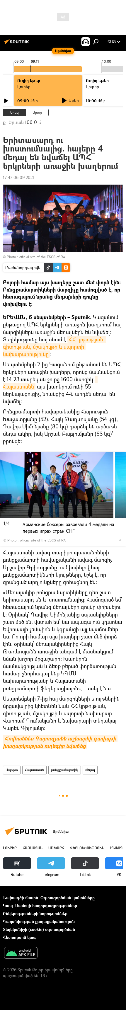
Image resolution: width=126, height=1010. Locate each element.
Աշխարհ (56, 847)
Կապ (8, 905)
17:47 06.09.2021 (18, 177)
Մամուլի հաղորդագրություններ (46, 905)
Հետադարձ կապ (20, 937)
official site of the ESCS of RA (42, 256)
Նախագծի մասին (20, 897)
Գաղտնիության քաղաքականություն (39, 921)
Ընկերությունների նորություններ (35, 913)
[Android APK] (21, 953)
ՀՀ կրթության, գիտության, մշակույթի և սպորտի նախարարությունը (54, 346)
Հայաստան (34, 769)
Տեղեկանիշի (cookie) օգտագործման (39, 929)
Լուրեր (10, 847)
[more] (120, 540)
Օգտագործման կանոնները (67, 897)
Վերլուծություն (87, 847)
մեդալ (90, 769)
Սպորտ (12, 769)
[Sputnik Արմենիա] (17, 44)
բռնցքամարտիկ (64, 769)
